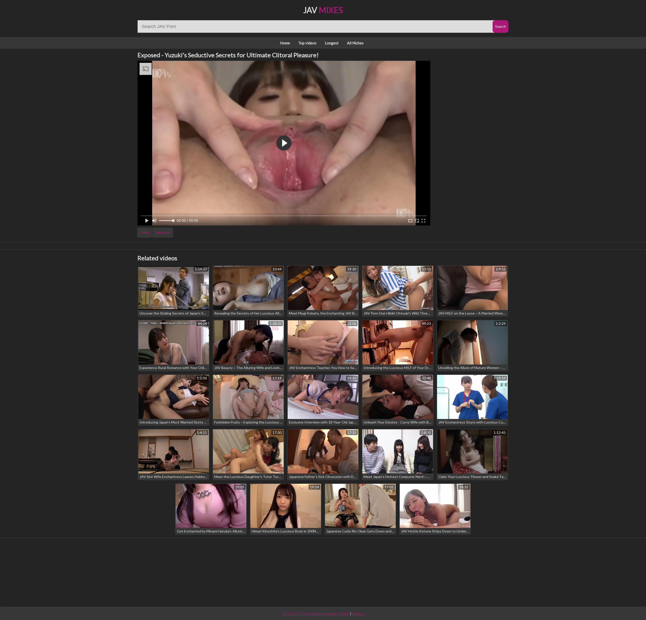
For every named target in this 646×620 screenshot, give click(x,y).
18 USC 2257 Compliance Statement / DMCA (315, 614)
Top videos (307, 43)
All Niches (355, 43)
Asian (144, 232)
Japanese (162, 232)
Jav (323, 10)
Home (285, 43)
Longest (332, 43)
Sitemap (358, 614)
